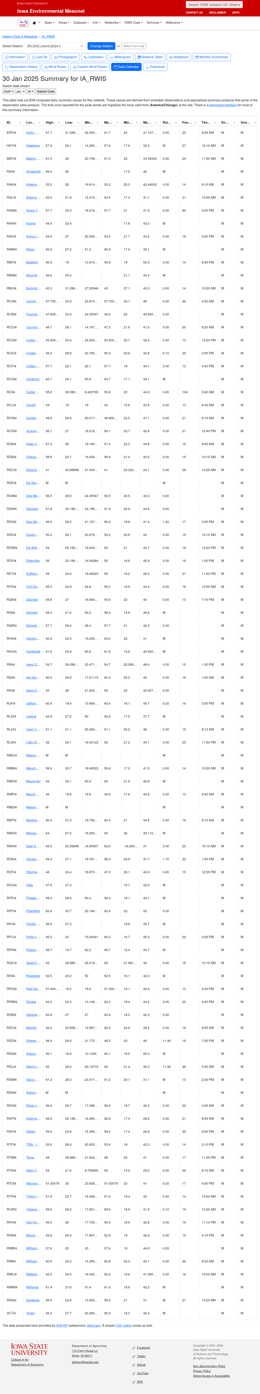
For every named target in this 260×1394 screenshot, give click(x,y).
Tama (30, 1157)
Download (157, 66)
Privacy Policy (202, 1371)
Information (17, 56)
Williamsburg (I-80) (39, 1248)
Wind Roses (57, 66)
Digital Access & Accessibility (211, 1376)
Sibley (30, 1131)
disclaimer (217, 12)
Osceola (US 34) (38, 859)
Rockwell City (36, 1001)
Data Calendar (128, 66)
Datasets (80, 22)
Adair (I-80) (34, 443)
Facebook (143, 1348)
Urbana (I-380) (36, 1209)
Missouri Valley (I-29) (41, 833)
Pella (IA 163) (36, 936)
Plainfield (33, 911)
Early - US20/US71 (40, 132)
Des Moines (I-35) (39, 521)
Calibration (96, 56)
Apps (48, 22)
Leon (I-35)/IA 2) (37, 729)
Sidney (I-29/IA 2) (38, 1040)
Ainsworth (33, 171)
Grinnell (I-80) (36, 625)
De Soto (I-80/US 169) (42, 482)
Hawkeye (33, 145)
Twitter (141, 1356)
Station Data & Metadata (20, 36)
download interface (223, 105)
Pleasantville (35, 898)
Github (141, 1365)
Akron (30, 249)
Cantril (31, 405)
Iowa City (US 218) (39, 664)
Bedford (32, 262)
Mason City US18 (39, 158)
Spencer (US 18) (38, 1118)
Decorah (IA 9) (36, 469)
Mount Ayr (33, 781)
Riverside (33, 975)
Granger (32, 599)
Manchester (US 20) (40, 768)
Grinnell (32, 612)
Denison (32, 508)
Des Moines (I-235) (40, 495)
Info (95, 22)
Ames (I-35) (34, 210)
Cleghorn (33, 379)
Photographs (67, 56)
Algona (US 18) (37, 197)
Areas (62, 22)
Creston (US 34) (38, 353)
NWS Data (132, 22)
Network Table (152, 56)
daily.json (94, 1325)
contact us (194, 12)
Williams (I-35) (36, 1261)
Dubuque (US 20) (39, 456)
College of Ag (19, 1360)
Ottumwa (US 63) (38, 872)
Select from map (133, 46)
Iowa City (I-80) (37, 690)
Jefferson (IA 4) (37, 703)
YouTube (142, 1373)
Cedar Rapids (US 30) (42, 392)
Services (153, 22)
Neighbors (180, 56)
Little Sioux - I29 (37, 742)
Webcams (173, 22)
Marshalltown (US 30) (41, 820)
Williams (32, 1287)
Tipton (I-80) (35, 1196)
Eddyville (33, 560)
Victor (30, 1313)
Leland (31, 716)
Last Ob (41, 56)
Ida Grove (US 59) (39, 677)
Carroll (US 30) (37, 301)
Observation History (23, 66)
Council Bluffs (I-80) (40, 314)
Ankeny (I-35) (36, 184)
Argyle (31, 223)
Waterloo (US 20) (38, 1274)
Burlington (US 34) (39, 288)
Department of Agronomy (27, 1364)
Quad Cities (34, 962)
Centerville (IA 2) (38, 418)
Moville (31, 1027)
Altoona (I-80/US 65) (41, 1183)
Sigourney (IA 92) (38, 1053)
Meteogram (122, 56)
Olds (29, 885)
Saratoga (32, 1300)
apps (235, 12)
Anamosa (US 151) (40, 431)
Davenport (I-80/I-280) (42, 534)
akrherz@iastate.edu (85, 1362)
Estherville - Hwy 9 (39, 573)
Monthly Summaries (213, 56)
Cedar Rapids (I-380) (41, 340)
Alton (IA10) (34, 1170)
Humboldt (33, 651)
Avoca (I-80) (35, 236)
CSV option (124, 1325)
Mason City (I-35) (38, 755)
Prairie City (34, 949)
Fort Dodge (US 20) (40, 586)
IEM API (62, 1325)
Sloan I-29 (33, 1105)
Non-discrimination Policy (209, 1366)
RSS (139, 1382)
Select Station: (12, 46)
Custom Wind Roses (92, 66)
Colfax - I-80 (35, 366)
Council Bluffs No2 (39, 327)
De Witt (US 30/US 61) (42, 547)
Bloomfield (34, 275)
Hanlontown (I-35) (39, 638)
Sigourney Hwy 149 (40, 1092)
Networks (111, 22)
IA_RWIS (48, 36)
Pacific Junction (37, 923)
